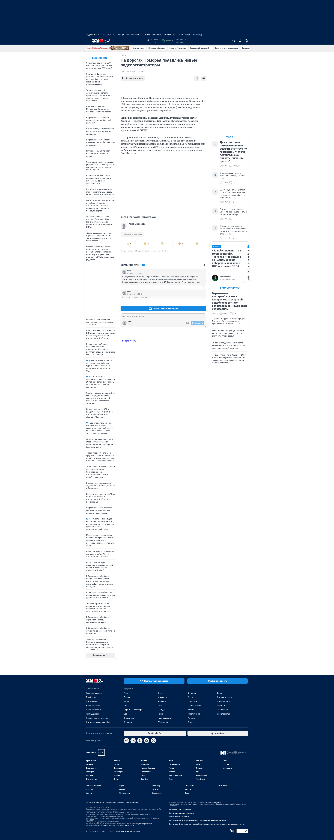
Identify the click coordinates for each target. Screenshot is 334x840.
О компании (91, 701)
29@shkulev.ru (114, 822)
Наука (160, 714)
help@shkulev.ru (103, 825)
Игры (187, 35)
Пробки (167, 41)
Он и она (192, 693)
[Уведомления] (240, 41)
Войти (130, 324)
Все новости (100, 57)
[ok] (139, 740)
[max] (146, 740)
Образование (164, 722)
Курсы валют (170, 35)
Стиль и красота (224, 697)
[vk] (133, 740)
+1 (196, 287)
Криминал (162, 697)
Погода (120, 35)
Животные (129, 718)
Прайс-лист (91, 697)
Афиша (147, 35)
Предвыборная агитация (97, 718)
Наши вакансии (93, 710)
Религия (191, 718)
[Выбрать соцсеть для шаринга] (203, 78)
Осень (190, 697)
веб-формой (129, 825)
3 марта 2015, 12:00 (128, 71)
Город (126, 705)
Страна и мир (223, 701)
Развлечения (194, 714)
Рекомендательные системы (179, 817)
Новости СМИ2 (128, 340)
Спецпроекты (223, 714)
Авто (126, 693)
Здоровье (128, 722)
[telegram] (126, 740)
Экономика (222, 710)
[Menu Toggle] (88, 41)
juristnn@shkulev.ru (145, 824)
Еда (125, 714)
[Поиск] (234, 41)
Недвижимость (93, 35)
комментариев (134, 78)
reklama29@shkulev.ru (213, 802)
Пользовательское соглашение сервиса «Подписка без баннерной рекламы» (197, 820)
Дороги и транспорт (133, 710)
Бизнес (127, 697)
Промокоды (197, 35)
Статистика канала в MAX (98, 722)
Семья (190, 722)
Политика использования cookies (181, 813)
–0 (203, 287)
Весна (126, 701)
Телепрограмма (133, 35)
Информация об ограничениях (180, 809)
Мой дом (162, 710)
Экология (221, 705)
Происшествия (194, 705)
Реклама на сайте (94, 693)
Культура (162, 701)
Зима (160, 693)
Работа (191, 710)
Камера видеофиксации (132, 234)
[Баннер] (120, 48)
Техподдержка (92, 714)
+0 (196, 302)
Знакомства (109, 35)
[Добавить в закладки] (196, 78)
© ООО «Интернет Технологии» (128, 831)
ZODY (180, 35)
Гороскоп (157, 35)
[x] (153, 740)
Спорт (220, 693)
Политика (192, 701)
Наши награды (93, 705)
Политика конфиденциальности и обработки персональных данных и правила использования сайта (206, 824)
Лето (160, 705)
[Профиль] (246, 41)
